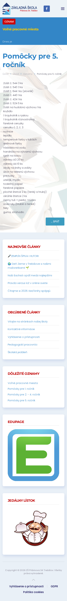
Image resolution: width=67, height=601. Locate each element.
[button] (62, 9)
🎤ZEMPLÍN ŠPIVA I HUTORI (23, 256)
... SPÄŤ (55, 221)
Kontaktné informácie (21, 329)
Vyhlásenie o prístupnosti (24, 337)
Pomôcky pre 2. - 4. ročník (24, 394)
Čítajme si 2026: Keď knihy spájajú (29, 291)
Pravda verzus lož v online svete (28, 283)
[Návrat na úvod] (20, 9)
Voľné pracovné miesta (20, 29)
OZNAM (9, 21)
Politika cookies (33, 592)
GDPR (54, 586)
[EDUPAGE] (33, 455)
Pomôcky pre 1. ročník (21, 389)
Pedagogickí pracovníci (22, 344)
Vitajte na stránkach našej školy (28, 321)
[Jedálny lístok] (33, 528)
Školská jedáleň (17, 352)
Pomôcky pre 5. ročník (21, 400)
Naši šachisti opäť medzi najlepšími (30, 275)
